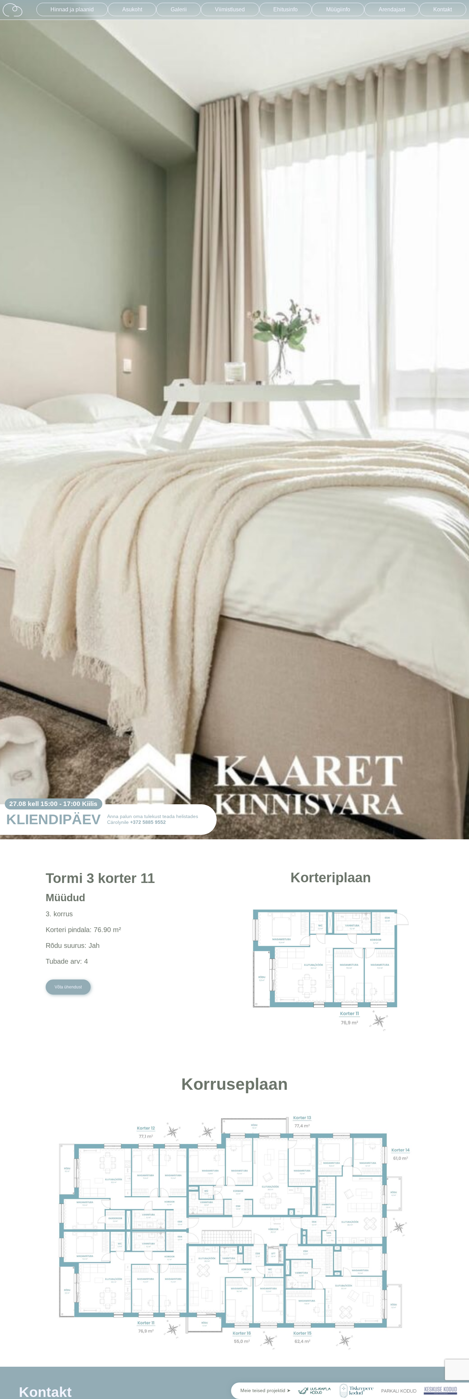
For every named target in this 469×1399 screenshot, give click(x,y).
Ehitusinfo (285, 9)
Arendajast (392, 9)
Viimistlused (230, 9)
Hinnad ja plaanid (72, 9)
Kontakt (442, 9)
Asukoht (132, 9)
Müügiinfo (338, 9)
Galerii (179, 9)
